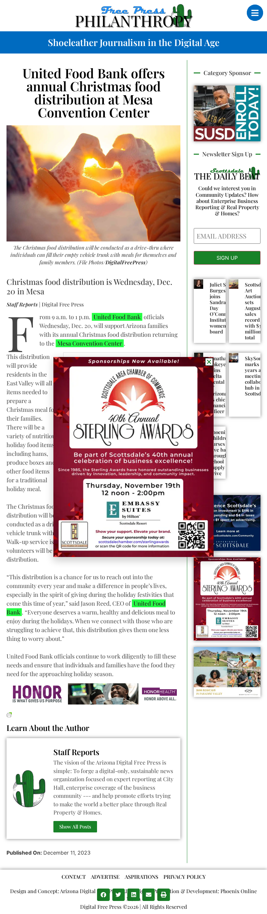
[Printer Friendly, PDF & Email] (9, 713)
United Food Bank (117, 317)
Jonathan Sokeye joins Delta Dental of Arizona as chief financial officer (220, 384)
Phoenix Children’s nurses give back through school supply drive (222, 452)
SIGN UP (227, 258)
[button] (103, 895)
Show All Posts (75, 826)
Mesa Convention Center (89, 343)
